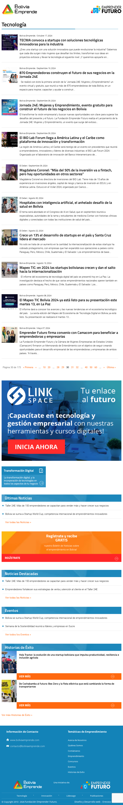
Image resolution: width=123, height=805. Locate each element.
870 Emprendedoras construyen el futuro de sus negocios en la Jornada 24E (67, 74)
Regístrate (12, 558)
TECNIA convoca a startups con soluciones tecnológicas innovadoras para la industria (61, 42)
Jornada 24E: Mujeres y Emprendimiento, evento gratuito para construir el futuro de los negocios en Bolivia (66, 107)
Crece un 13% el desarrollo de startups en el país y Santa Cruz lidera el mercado (65, 237)
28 (58, 367)
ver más (25, 676)
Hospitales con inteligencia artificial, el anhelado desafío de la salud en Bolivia (66, 204)
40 (86, 367)
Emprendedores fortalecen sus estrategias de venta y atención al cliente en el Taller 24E (51, 589)
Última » (111, 367)
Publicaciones (96, 795)
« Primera (28, 367)
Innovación (46, 795)
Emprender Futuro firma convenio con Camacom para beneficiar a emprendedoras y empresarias (69, 334)
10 (44, 367)
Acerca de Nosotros (77, 740)
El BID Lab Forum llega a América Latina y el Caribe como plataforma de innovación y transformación (62, 139)
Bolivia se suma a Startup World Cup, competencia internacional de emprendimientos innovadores (56, 514)
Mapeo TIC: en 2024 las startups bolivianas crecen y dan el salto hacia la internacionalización (67, 269)
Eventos (72, 766)
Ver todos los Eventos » (18, 634)
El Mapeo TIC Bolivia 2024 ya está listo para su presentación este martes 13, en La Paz (68, 302)
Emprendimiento (76, 756)
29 (63, 367)
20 (49, 367)
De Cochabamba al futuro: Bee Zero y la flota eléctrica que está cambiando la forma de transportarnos (66, 685)
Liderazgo (71, 795)
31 (72, 367)
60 (95, 367)
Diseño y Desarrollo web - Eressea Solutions (97, 801)
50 (91, 367)
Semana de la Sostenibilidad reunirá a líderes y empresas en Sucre (40, 626)
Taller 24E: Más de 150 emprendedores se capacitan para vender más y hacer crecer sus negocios (57, 505)
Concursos (73, 761)
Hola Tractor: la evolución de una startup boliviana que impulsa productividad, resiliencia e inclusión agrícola (69, 656)
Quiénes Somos (75, 745)
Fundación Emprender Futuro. (41, 801)
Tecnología (22, 795)
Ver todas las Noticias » (18, 522)
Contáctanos (74, 750)
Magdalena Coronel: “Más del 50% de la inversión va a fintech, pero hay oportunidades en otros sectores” (66, 172)
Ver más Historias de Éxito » (17, 715)
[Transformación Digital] (24, 476)
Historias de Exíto (76, 772)
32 (77, 367)
